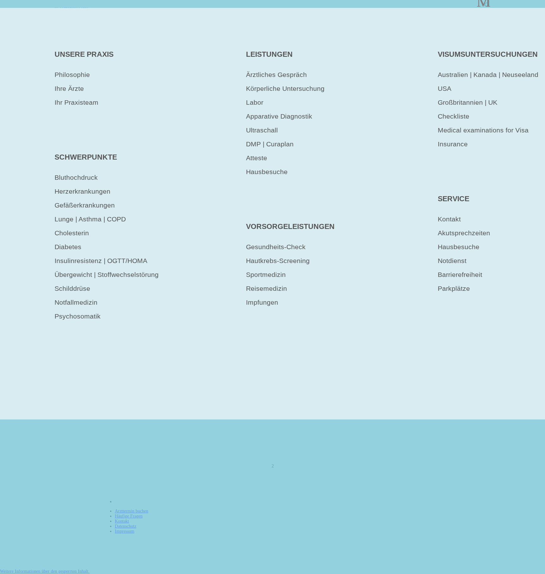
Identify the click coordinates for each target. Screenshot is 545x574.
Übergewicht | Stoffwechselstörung (107, 274)
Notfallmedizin (76, 302)
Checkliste (453, 116)
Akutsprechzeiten (464, 233)
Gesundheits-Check (276, 246)
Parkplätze (454, 288)
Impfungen (262, 302)
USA (444, 88)
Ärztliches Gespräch (276, 74)
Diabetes (68, 246)
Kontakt (449, 219)
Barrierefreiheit (460, 274)
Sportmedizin (266, 274)
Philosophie (72, 74)
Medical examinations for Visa (483, 130)
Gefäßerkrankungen (85, 205)
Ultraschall (262, 130)
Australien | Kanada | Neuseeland (488, 74)
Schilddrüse (72, 288)
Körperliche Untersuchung (285, 88)
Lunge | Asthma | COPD (90, 219)
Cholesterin (72, 233)
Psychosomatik (78, 316)
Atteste (256, 157)
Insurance (453, 144)
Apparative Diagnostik (279, 116)
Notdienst (452, 260)
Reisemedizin (266, 288)
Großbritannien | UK (467, 102)
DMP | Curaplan (270, 144)
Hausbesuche (267, 171)
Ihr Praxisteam (76, 102)
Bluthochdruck (76, 177)
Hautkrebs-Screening (278, 260)
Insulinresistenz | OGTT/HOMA (101, 260)
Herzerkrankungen (82, 191)
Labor (254, 102)
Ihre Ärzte (69, 88)
